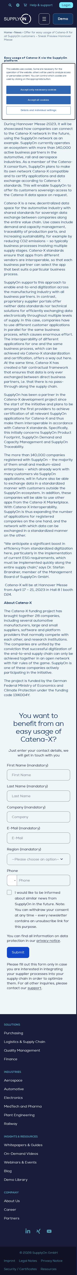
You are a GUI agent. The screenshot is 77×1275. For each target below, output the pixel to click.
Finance (10, 1059)
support (34, 988)
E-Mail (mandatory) (23, 828)
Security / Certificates (20, 1269)
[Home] (17, 19)
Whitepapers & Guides (23, 1145)
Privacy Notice (51, 1261)
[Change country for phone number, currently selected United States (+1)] (12, 880)
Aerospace (13, 1080)
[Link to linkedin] (27, 1233)
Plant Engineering (19, 1115)
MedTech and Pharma (23, 1106)
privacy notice (48, 941)
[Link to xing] (38, 1233)
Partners (11, 1218)
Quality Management (22, 1050)
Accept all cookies (38, 100)
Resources (48, 1269)
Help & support (41, 5)
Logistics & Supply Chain (24, 1042)
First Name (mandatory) (27, 765)
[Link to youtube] (49, 1233)
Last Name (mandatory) (27, 786)
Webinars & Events (20, 1162)
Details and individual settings (38, 110)
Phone (12, 870)
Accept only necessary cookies (38, 89)
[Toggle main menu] (44, 18)
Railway (10, 1124)
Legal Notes (28, 1261)
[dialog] (38, 91)
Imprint (9, 1261)
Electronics (13, 1098)
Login (66, 5)
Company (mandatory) (26, 807)
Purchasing (13, 1033)
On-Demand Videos (21, 1154)
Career (10, 1210)
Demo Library (15, 1180)
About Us (12, 1201)
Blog (8, 1171)
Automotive (14, 1089)
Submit (18, 952)
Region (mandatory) (24, 849)
